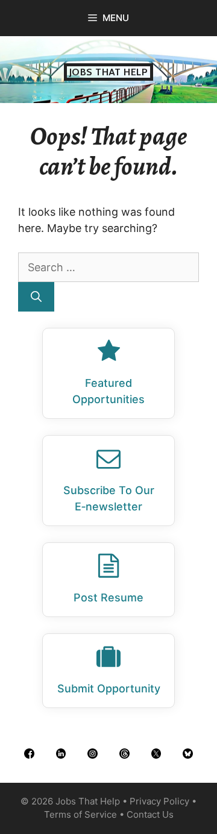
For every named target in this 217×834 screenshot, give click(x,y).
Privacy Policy (159, 801)
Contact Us (150, 814)
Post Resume (108, 597)
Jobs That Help (108, 72)
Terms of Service (80, 814)
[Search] (36, 297)
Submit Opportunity (108, 688)
